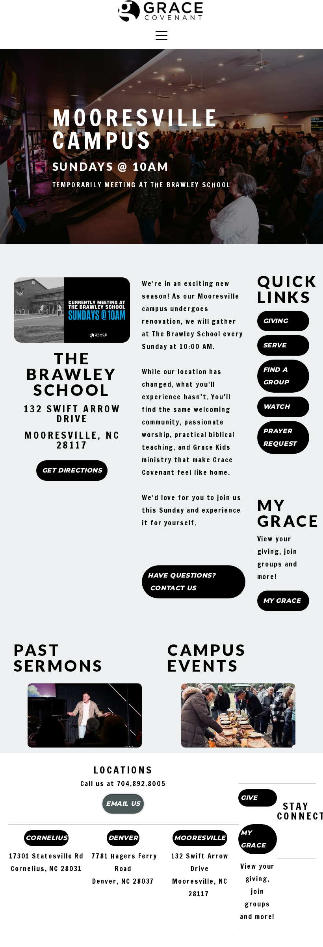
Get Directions (72, 470)
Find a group (276, 376)
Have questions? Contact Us (182, 582)
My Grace (282, 600)
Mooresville (200, 838)
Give (249, 797)
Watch (276, 406)
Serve (274, 345)
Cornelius (46, 838)
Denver (123, 838)
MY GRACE (253, 839)
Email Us (123, 803)
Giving (275, 321)
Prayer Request (280, 437)
